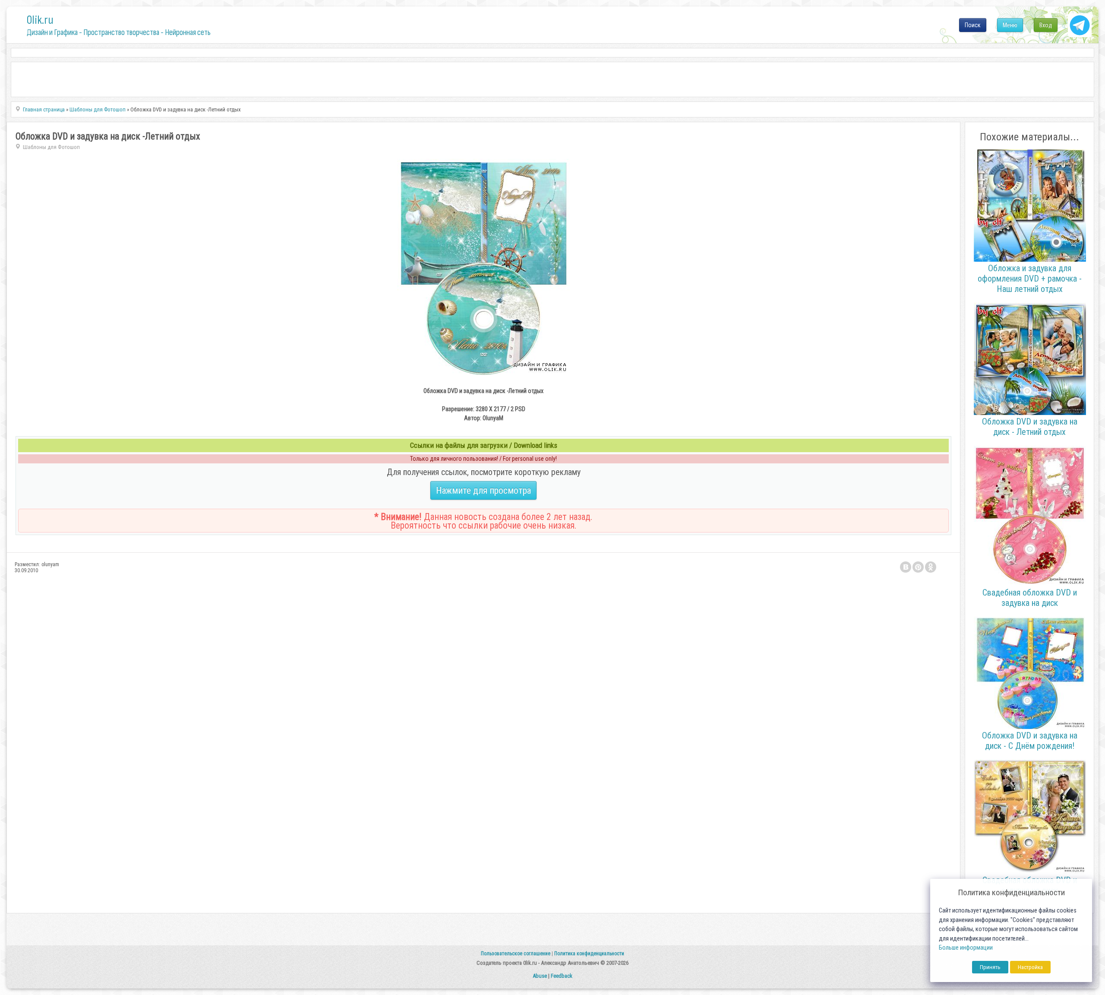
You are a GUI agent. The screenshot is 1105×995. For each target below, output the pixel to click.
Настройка (1030, 967)
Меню (1010, 25)
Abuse (540, 976)
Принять (990, 967)
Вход (1045, 25)
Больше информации (966, 947)
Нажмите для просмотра (483, 490)
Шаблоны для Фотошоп (51, 147)
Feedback (561, 976)
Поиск (973, 25)
